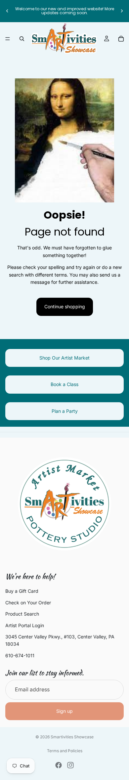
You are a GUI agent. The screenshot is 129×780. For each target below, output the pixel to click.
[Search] (22, 38)
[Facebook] (59, 765)
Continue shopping (64, 306)
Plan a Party (65, 411)
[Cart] (121, 38)
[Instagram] (70, 765)
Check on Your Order (28, 602)
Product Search (22, 614)
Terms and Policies (64, 750)
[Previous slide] (7, 11)
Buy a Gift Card (21, 591)
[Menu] (7, 38)
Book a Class (64, 384)
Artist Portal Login (24, 625)
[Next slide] (121, 11)
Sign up (64, 711)
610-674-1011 (19, 655)
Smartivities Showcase (72, 736)
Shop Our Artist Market (64, 358)
